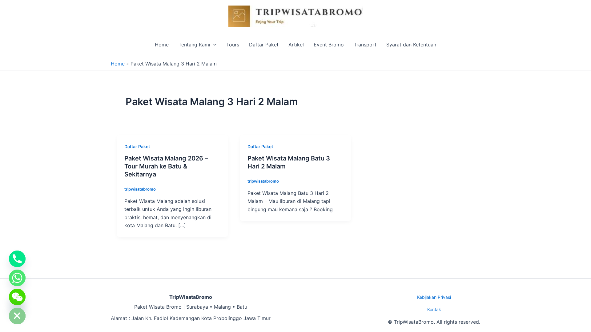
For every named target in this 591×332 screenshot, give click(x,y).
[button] (213, 44)
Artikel (296, 45)
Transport (365, 45)
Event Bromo (329, 45)
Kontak (434, 309)
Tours (232, 45)
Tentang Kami (194, 45)
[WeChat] (17, 297)
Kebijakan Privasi (434, 297)
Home (162, 45)
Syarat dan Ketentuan (411, 45)
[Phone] (17, 259)
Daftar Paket (264, 45)
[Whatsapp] (17, 278)
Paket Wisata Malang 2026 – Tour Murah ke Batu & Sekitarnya (166, 166)
